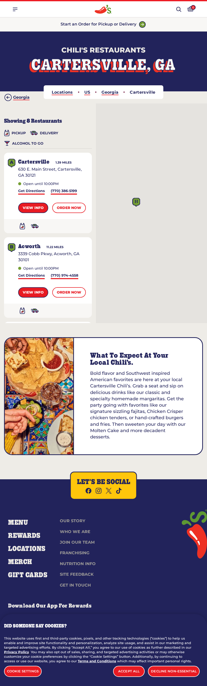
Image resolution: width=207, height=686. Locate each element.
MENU (18, 522)
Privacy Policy (16, 652)
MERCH (20, 562)
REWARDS (24, 535)
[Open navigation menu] (15, 9)
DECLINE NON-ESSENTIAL (174, 671)
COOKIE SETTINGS (23, 671)
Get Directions (31, 191)
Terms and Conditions (97, 661)
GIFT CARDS (28, 575)
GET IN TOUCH (75, 585)
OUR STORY (72, 520)
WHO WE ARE (75, 531)
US (87, 92)
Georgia (109, 92)
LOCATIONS (27, 548)
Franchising (74, 552)
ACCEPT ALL (129, 671)
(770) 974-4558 (64, 276)
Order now (69, 207)
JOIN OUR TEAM (77, 542)
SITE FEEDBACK (77, 574)
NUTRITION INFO (78, 563)
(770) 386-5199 (64, 191)
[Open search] (179, 9)
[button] (136, 202)
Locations (62, 92)
